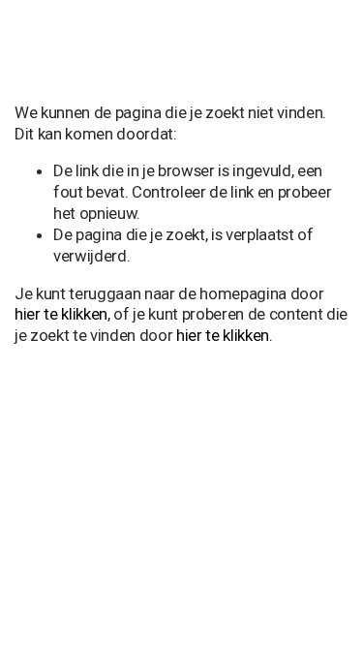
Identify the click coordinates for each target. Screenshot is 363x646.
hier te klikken (61, 313)
